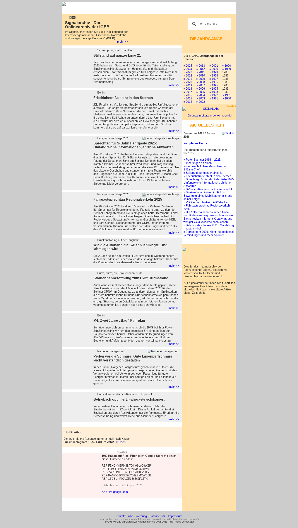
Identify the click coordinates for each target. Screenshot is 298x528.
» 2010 (200, 75)
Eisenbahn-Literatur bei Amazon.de (209, 115)
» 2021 (187, 78)
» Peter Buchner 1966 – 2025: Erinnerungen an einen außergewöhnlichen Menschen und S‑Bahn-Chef (205, 164)
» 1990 (226, 65)
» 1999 (213, 72)
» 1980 (226, 98)
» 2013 (200, 65)
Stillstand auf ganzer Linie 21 (117, 55)
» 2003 (200, 98)
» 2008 (200, 82)
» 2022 (187, 75)
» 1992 (213, 95)
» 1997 (213, 78)
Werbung (141, 516)
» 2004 (200, 95)
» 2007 (200, 85)
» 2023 (187, 72)
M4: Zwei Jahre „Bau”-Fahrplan (119, 320)
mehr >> (122, 41)
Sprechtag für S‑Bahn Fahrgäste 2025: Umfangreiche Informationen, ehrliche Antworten (133, 145)
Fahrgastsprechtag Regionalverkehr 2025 (127, 199)
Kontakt (121, 516)
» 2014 (187, 101)
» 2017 (187, 92)
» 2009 (200, 78)
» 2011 (200, 72)
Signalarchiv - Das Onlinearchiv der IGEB (87, 24)
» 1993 (213, 92)
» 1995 (213, 85)
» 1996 (213, 82)
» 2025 (187, 65)
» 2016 (187, 95)
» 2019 (187, 85)
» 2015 (187, 98)
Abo (130, 516)
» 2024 (187, 69)
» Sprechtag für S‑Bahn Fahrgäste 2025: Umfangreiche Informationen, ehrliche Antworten (209, 183)
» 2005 (200, 92)
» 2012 (200, 69)
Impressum (175, 516)
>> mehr (121, 442)
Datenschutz (157, 516)
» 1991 (213, 98)
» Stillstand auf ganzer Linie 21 (203, 172)
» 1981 (226, 95)
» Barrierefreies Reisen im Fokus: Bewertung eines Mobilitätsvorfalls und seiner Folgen (207, 196)
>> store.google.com (115, 491)
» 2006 (200, 88)
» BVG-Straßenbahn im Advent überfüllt (208, 189)
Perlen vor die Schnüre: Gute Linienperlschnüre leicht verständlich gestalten (132, 358)
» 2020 (187, 82)
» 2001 (213, 65)
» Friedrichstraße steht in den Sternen (207, 176)
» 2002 (200, 101)
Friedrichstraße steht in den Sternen (123, 98)
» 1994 (213, 88)
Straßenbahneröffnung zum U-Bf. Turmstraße (130, 278)
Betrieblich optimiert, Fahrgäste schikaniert (128, 399)
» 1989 (226, 69)
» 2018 (187, 88)
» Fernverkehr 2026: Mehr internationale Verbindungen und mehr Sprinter (208, 233)
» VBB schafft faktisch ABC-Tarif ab (206, 202)
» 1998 (213, 75)
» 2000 (213, 69)
